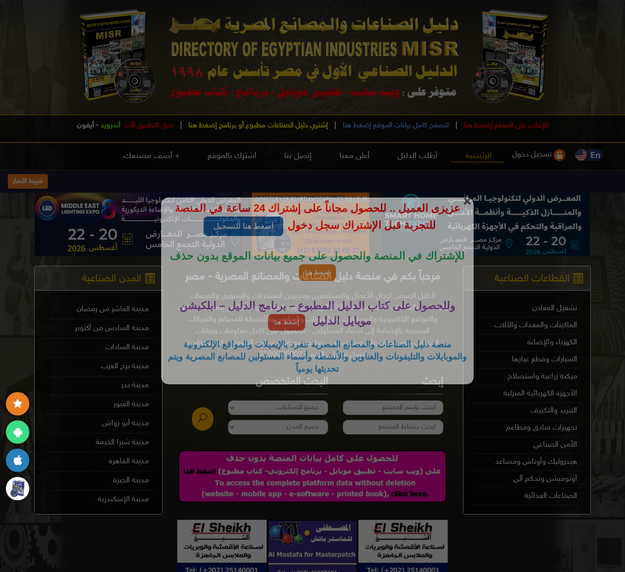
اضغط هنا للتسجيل (243, 226)
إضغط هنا (317, 272)
